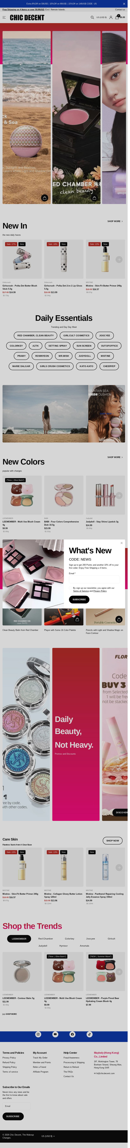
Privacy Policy (100, 591)
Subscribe (79, 599)
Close (121, 542)
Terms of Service (81, 591)
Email (72, 573)
